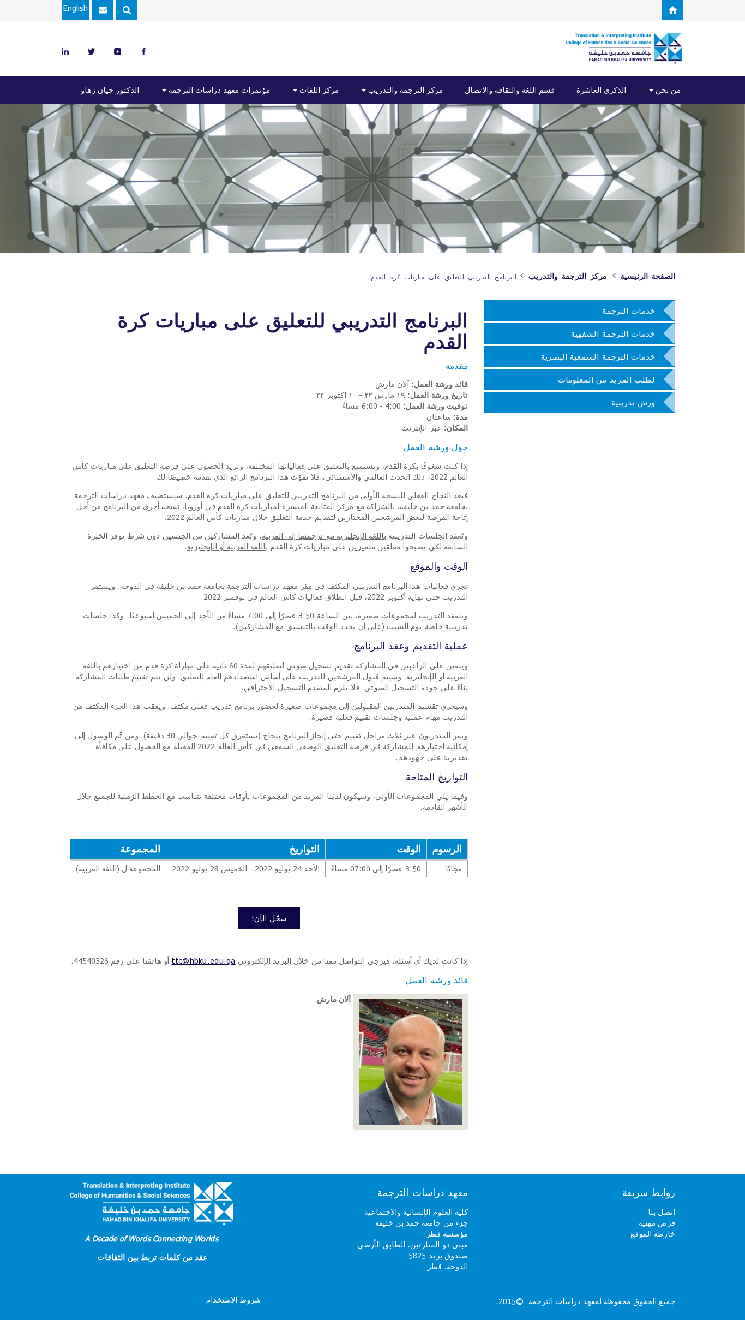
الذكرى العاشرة (601, 89)
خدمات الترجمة (628, 310)
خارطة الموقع (652, 1233)
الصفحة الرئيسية (648, 276)
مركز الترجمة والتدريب (404, 89)
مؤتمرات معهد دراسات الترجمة (218, 89)
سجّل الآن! (268, 918)
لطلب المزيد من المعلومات (606, 379)
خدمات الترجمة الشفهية (613, 333)
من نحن (667, 89)
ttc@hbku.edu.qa (203, 960)
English (75, 8)
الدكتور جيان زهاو (110, 89)
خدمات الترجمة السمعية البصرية (598, 356)
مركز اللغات (318, 89)
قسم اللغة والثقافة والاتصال (510, 89)
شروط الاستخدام (233, 1299)
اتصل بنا (661, 1211)
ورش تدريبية (633, 402)
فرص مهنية (657, 1222)
